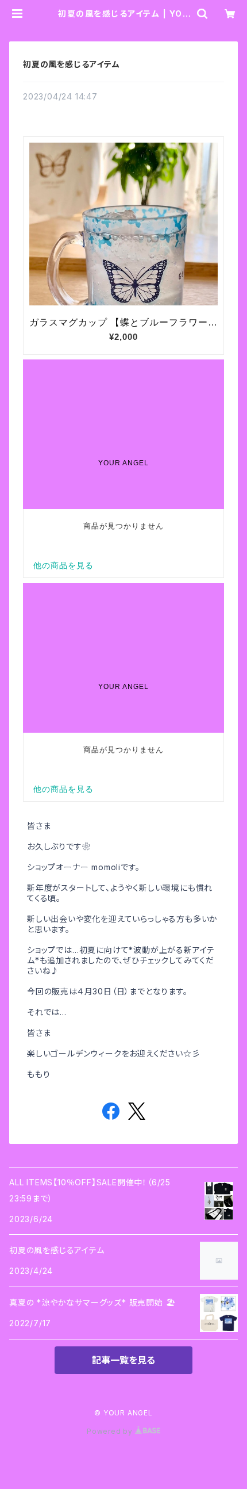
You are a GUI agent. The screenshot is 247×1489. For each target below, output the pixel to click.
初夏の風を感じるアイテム (71, 64)
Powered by (111, 1431)
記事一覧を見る (123, 1360)
